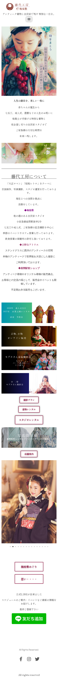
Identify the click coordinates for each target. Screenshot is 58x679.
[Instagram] (29, 659)
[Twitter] (37, 659)
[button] (10, 546)
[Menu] (29, 19)
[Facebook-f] (21, 659)
